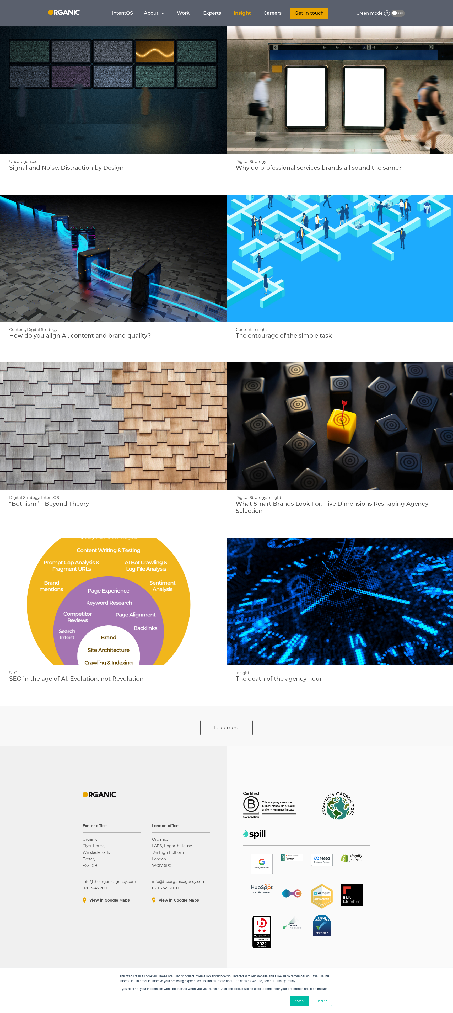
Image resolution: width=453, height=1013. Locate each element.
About (151, 13)
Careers (272, 13)
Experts (212, 13)
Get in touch (309, 13)
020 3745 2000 (96, 888)
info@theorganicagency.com (109, 881)
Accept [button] (299, 1001)
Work (183, 13)
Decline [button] (321, 1001)
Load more (226, 728)
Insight (242, 13)
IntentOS (122, 13)
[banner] (64, 12)
